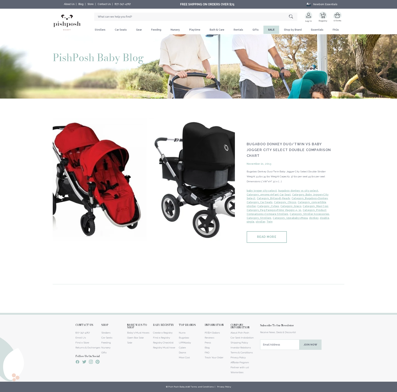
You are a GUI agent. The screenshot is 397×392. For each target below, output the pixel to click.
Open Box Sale (135, 337)
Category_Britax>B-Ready (273, 198)
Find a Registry (161, 337)
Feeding (156, 29)
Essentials (317, 29)
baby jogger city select (262, 190)
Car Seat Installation (242, 337)
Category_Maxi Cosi (315, 206)
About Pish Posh (240, 332)
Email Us (80, 337)
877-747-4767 (123, 4)
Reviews (209, 337)
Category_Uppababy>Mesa (290, 218)
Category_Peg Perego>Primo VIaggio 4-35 (274, 210)
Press (208, 342)
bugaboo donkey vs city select (298, 190)
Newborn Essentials (325, 4)
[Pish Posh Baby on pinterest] (97, 362)
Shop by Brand (293, 29)
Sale (129, 342)
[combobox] (195, 17)
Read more (266, 236)
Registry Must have (164, 347)
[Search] (293, 16)
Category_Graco (290, 206)
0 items (337, 20)
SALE (271, 29)
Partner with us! (240, 367)
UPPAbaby (185, 342)
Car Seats (121, 29)
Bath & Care (217, 29)
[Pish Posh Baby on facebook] (77, 362)
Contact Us (104, 4)
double (324, 218)
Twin (270, 221)
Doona (182, 352)
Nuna (182, 332)
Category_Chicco (285, 202)
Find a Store (82, 342)
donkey (314, 218)
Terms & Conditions (242, 352)
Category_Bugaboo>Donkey (310, 198)
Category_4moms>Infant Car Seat (269, 194)
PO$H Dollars (212, 332)
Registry (323, 21)
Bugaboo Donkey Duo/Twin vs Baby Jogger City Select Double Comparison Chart (289, 150)
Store (90, 4)
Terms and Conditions (202, 387)
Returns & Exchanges (87, 347)
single (251, 221)
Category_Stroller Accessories (309, 214)
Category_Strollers (259, 218)
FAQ (207, 352)
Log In (308, 21)
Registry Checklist (163, 342)
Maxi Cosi (184, 357)
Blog (81, 4)
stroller (260, 221)
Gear (139, 29)
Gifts (255, 29)
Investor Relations (241, 347)
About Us (69, 4)
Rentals (238, 29)
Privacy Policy (238, 357)
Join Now (310, 344)
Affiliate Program (240, 362)
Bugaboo (184, 337)
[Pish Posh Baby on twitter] (84, 362)
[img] (144, 191)
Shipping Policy (239, 342)
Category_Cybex (268, 206)
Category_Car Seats (260, 202)
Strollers (100, 29)
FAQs (336, 29)
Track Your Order (214, 357)
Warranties (237, 372)
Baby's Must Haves (138, 332)
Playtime (194, 29)
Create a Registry (162, 332)
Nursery (175, 29)
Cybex (182, 347)
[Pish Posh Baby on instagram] (91, 362)
